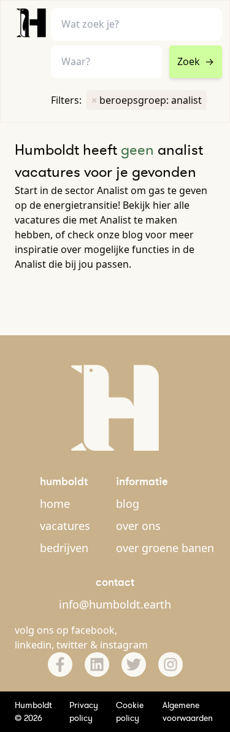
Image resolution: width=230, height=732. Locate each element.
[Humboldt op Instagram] (170, 664)
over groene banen (165, 547)
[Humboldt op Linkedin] (97, 664)
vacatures (65, 525)
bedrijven (64, 547)
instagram (124, 645)
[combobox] (106, 61)
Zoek (195, 61)
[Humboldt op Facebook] (60, 664)
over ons (138, 525)
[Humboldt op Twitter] (133, 664)
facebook (93, 630)
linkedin (33, 645)
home (55, 503)
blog (127, 503)
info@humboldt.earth (115, 604)
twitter (72, 645)
